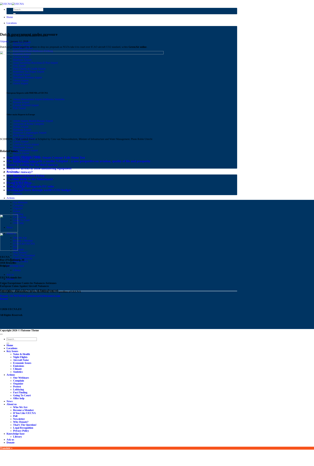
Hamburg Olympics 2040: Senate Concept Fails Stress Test (46, 157)
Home (10, 17)
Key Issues (12, 351)
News (10, 401)
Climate (17, 368)
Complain (18, 205)
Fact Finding (19, 217)
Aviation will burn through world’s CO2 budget (39, 190)
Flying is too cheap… (21, 182)
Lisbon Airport (20, 141)
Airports (4, 41)
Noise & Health (21, 354)
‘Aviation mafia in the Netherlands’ (30, 179)
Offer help (18, 223)
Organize (18, 208)
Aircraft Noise (21, 360)
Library (17, 270)
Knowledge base (15, 265)
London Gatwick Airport (26, 144)
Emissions (18, 366)
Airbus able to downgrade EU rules (30, 186)
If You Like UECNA (24, 243)
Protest (16, 211)
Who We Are (20, 237)
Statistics (17, 193)
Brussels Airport (21, 45)
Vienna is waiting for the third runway (32, 164)
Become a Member (23, 240)
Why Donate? (20, 252)
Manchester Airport (23, 147)
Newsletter (18, 249)
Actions (11, 198)
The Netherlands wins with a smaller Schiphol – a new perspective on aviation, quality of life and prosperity (78, 161)
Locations (12, 23)
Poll (15, 416)
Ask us (10, 274)
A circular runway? (20, 172)
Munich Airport (21, 153)
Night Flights (20, 357)
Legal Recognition (23, 427)
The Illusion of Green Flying (25, 175)
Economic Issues (22, 363)
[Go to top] (1, 334)
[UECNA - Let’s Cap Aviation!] (12, 3)
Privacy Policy (21, 430)
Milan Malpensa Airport (25, 150)
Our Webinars (20, 202)
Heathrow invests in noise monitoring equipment (39, 168)
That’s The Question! (24, 255)
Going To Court (21, 220)
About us (12, 404)
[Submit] (14, 13)
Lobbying (18, 214)
